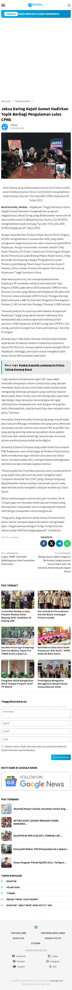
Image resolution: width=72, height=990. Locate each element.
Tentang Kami (18, 933)
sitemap (35, 943)
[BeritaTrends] (36, 4)
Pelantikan (13, 887)
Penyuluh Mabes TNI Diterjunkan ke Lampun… (41, 849)
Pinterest (21, 961)
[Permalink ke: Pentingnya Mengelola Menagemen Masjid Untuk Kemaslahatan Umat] (54, 669)
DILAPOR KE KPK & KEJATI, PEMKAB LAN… (37, 835)
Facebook (20, 956)
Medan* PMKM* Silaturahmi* (22, 899)
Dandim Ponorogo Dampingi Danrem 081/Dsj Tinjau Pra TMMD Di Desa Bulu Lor (17, 650)
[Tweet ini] (51, 543)
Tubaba (10, 893)
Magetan (11, 881)
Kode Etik (18, 938)
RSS (54, 966)
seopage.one (56, 980)
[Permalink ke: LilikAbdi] (4, 126)
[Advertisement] (36, 55)
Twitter (55, 956)
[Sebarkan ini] (43, 543)
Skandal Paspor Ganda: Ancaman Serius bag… (40, 808)
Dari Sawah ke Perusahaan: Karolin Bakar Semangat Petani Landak (53, 614)
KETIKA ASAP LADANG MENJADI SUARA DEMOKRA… (36, 822)
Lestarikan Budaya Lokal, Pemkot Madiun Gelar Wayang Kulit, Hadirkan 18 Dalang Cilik (16, 616)
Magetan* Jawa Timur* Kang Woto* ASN (29, 905)
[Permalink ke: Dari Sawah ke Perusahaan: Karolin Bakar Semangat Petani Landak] (54, 599)
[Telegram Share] (59, 543)
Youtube (21, 966)
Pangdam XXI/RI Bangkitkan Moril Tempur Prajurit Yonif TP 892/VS (17, 683)
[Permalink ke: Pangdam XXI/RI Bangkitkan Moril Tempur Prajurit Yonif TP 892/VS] (17, 669)
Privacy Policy (53, 938)
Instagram (55, 961)
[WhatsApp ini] (67, 543)
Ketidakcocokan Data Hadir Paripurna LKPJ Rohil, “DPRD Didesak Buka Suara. (54, 650)
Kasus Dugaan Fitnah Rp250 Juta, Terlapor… (40, 862)
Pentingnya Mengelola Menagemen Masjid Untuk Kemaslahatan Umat (52, 683)
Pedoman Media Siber (53, 933)
